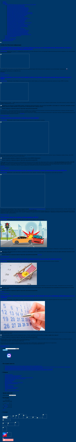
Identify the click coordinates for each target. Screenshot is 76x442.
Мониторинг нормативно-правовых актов (37, 208)
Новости (6, 384)
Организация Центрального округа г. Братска (15, 23)
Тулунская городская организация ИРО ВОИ (15, 28)
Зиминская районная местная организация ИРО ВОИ (17, 11)
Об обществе (5, 3)
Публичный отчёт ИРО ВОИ (10, 38)
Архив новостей (6, 395)
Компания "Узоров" (8, 381)
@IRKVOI (5, 350)
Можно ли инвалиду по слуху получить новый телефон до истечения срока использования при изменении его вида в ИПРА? (29, 369)
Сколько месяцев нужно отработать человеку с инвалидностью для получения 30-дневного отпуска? (31, 259)
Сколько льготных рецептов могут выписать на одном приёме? (19, 118)
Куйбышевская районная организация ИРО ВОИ (16, 15)
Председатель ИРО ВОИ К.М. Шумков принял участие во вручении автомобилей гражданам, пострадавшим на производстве (29, 368)
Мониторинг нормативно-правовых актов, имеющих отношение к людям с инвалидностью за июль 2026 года (33, 170)
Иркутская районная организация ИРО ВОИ (15, 16)
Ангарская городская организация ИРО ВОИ (15, 5)
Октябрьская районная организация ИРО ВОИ (16, 20)
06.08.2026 (2, 172)
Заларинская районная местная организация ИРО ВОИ (17, 10)
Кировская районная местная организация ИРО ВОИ (17, 14)
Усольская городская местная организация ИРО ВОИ (17, 32)
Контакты (4, 2)
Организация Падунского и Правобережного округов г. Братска (19, 22)
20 (7, 406)
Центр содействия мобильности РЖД (12, 390)
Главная (4, 1)
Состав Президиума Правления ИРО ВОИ (13, 35)
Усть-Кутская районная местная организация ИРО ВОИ (17, 31)
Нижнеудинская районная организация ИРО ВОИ (16, 19)
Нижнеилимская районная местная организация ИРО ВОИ (18, 18)
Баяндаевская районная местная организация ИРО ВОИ (17, 8)
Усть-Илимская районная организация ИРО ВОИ (16, 29)
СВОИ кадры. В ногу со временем (11, 387)
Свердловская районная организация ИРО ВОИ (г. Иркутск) (18, 24)
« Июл (4, 409)
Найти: (4, 348)
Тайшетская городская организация (14, 27)
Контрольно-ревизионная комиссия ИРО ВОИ (14, 382)
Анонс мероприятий (9, 374)
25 (4, 407)
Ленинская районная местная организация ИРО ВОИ (17, 17)
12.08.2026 (2, 120)
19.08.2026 (2, 80)
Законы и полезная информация (9, 39)
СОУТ (6, 389)
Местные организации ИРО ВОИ (11, 383)
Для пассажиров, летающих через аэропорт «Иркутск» (15, 378)
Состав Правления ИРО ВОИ (10, 36)
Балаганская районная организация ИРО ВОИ (16, 6)
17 (3, 406)
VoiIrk (6, 51)
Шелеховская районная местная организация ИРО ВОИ (17, 33)
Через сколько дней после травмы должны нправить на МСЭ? (19, 217)
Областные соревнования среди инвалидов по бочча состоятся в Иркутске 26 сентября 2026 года (23, 365)
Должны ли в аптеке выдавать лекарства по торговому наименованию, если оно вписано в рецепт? (24, 367)
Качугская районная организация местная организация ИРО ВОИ (19, 12)
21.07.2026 (2, 299)
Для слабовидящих (9, 439)
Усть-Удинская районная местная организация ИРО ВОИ (18, 30)
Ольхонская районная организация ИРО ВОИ (16, 21)
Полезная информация (4, 74)
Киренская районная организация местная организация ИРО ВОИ (19, 13)
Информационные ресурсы (8, 40)
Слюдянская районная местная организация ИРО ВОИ (17, 26)
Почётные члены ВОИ (9, 386)
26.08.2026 (2, 51)
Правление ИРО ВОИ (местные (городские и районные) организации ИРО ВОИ (20, 4)
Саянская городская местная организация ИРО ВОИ (17, 25)
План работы (7, 37)
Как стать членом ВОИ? (9, 380)
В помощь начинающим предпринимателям (13, 375)
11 (4, 404)
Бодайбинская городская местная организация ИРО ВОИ (18, 9)
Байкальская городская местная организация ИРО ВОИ (17, 7)
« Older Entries (3, 346)
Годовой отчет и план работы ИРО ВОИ (12, 376)
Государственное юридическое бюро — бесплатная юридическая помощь (19, 377)
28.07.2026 (2, 261)
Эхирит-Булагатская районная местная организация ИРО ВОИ (19, 34)
